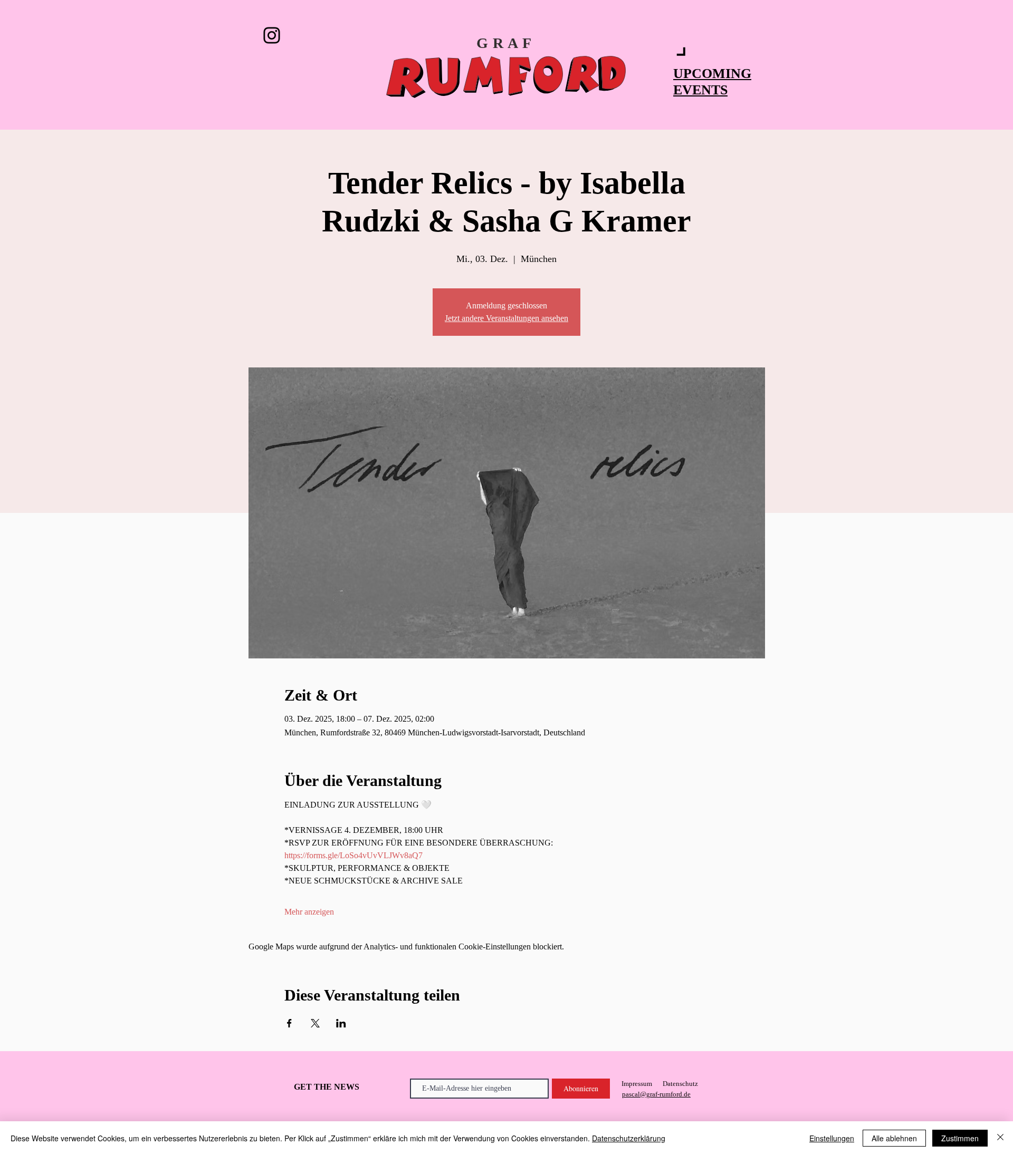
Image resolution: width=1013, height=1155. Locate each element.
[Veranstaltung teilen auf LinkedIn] (341, 1023)
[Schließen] (1000, 1138)
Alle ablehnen (894, 1138)
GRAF (506, 43)
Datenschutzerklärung (628, 1138)
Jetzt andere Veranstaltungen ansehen (506, 318)
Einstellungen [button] (831, 1138)
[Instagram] (272, 35)
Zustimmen (960, 1138)
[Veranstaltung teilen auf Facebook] (289, 1023)
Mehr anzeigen (309, 911)
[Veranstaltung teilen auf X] (315, 1023)
